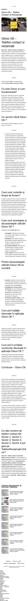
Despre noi (8, 561)
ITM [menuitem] (1, 587)
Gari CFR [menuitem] (2, 581)
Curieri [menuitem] (1, 571)
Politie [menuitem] (1, 578)
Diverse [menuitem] (2, 599)
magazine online (10, 466)
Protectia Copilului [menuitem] (4, 598)
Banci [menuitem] (1, 570)
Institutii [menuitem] (2, 583)
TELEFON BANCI (20, 461)
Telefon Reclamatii (6, 459)
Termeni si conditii (17, 561)
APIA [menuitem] (1, 595)
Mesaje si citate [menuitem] (4, 600)
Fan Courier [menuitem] (3, 574)
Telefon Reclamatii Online (17, 566)
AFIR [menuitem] (1, 597)
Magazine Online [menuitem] (4, 576)
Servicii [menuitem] (2, 575)
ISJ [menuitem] (1, 592)
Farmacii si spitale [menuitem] (4, 577)
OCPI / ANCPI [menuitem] (3, 585)
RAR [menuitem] (1, 589)
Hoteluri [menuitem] (2, 582)
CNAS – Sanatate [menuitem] (4, 586)
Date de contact (20, 563)
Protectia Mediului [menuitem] (4, 593)
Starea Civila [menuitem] (3, 591)
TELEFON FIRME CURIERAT (9, 462)
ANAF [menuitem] (1, 584)
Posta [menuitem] (1, 579)
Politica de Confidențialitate (10, 563)
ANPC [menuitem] (1, 594)
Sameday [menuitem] (2, 573)
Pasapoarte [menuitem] (3, 590)
